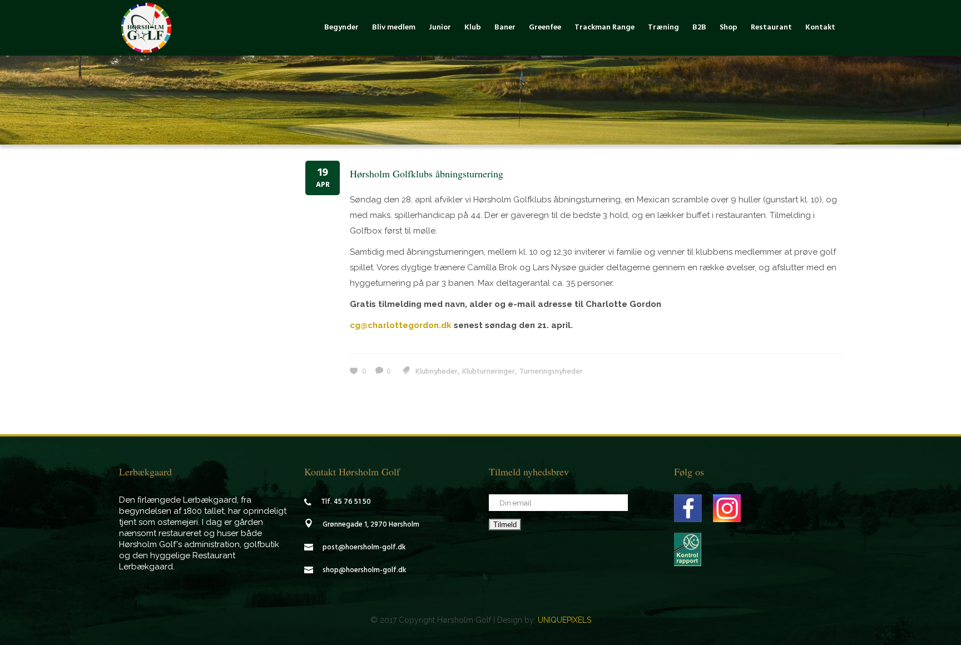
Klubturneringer (488, 371)
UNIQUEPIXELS (564, 620)
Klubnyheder (436, 371)
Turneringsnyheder (551, 371)
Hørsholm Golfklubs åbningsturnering (426, 173)
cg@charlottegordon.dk (401, 325)
